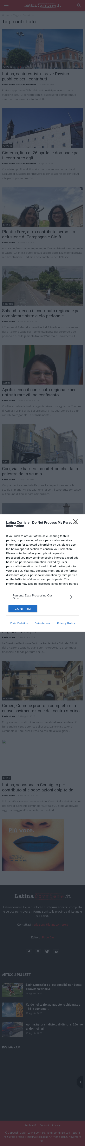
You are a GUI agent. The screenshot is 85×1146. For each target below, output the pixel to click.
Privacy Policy (66, 623)
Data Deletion (19, 623)
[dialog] (42, 573)
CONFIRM (23, 608)
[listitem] (42, 597)
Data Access (42, 623)
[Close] (77, 523)
